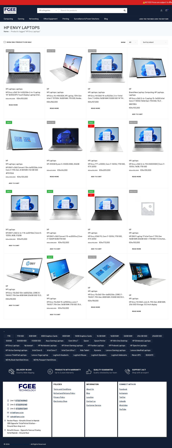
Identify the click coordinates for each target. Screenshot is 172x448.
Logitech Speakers (98, 355)
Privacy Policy (59, 397)
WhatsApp (123, 405)
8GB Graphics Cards (49, 336)
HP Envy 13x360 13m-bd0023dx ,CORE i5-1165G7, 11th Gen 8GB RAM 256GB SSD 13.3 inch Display (23, 295)
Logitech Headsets (60, 355)
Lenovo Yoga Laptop (40, 355)
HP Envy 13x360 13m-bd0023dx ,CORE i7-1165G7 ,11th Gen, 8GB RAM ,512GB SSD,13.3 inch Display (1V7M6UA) (106, 297)
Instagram (123, 393)
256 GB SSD (142, 336)
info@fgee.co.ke (17, 413)
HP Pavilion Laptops (96, 346)
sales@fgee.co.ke (17, 417)
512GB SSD (36, 341)
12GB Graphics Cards (83, 336)
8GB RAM (66, 336)
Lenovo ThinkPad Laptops (16, 355)
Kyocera (97, 350)
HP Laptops (10, 89)
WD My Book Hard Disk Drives (17, 360)
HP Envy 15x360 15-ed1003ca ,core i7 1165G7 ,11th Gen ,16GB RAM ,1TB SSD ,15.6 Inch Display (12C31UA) (64, 304)
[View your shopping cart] (166, 10)
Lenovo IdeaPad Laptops (140, 350)
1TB (8, 336)
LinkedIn (122, 401)
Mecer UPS (136, 355)
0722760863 (21, 401)
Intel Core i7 (52, 350)
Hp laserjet (28, 346)
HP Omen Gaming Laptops (72, 346)
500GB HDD (22, 341)
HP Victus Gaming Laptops (16, 350)
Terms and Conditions (62, 389)
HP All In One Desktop (118, 341)
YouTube (122, 409)
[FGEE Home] (10, 9)
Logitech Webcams (119, 355)
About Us (90, 389)
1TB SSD (20, 336)
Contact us (91, 401)
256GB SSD (157, 336)
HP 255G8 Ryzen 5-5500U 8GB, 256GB (63, 164)
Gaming (21, 19)
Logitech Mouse (80, 355)
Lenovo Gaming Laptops (116, 350)
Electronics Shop (60, 401)
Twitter (122, 397)
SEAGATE (149, 355)
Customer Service (93, 405)
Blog (106, 19)
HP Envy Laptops (12, 346)
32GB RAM (128, 336)
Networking (34, 19)
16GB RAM (114, 336)
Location (90, 397)
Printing (66, 19)
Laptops (19, 89)
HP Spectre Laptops (138, 346)
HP (48, 89)
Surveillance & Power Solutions (86, 19)
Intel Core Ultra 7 (68, 350)
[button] (137, 114)
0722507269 (22, 409)
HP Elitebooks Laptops (141, 341)
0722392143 (21, 405)
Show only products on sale (19, 42)
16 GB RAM (101, 336)
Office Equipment (51, 19)
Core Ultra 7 (73, 341)
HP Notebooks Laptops (47, 346)
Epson (86, 341)
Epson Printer (99, 341)
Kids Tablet (84, 350)
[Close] (170, 2)
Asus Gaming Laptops (54, 341)
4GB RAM (32, 336)
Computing (8, 19)
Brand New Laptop (136, 92)
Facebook (123, 389)
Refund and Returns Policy (64, 393)
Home (6, 32)
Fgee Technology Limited (19, 444)
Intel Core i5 (37, 350)
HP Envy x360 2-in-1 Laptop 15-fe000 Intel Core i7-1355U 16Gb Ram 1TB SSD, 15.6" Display (146, 101)
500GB (9, 341)
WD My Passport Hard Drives (44, 360)
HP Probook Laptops (117, 346)
